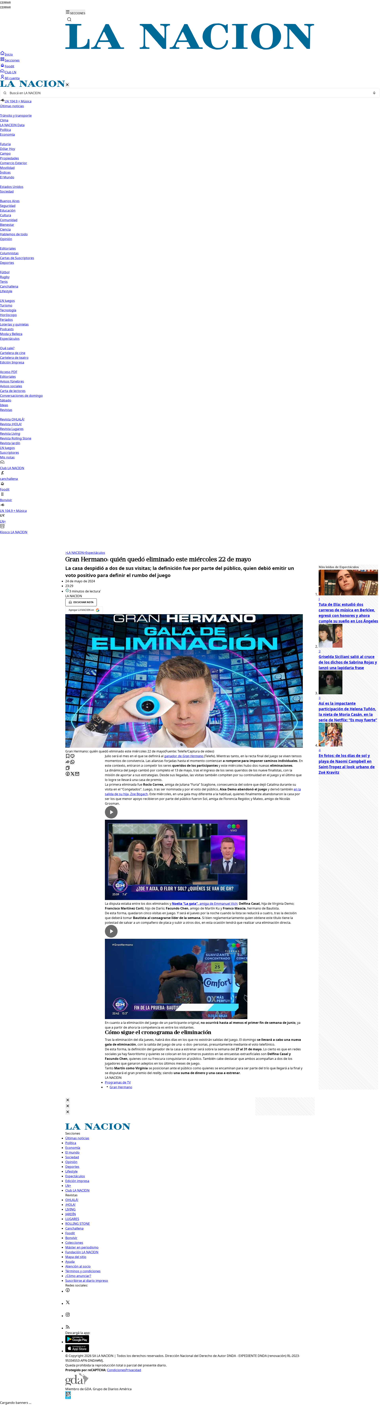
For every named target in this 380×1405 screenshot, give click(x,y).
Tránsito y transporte (16, 115)
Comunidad (8, 220)
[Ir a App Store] (77, 1351)
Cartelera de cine (12, 353)
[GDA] (76, 1384)
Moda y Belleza (11, 334)
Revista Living (10, 433)
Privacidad (133, 1370)
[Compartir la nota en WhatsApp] (72, 762)
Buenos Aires (10, 201)
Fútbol (5, 272)
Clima (4, 120)
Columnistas (9, 253)
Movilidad (7, 168)
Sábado (5, 400)
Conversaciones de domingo (21, 395)
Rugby (5, 277)
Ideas (4, 405)
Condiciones (116, 1370)
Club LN (10, 72)
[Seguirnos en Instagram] (67, 1316)
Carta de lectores (13, 391)
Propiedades (9, 158)
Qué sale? (7, 348)
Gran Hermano (121, 1087)
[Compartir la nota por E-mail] (77, 774)
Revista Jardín (10, 443)
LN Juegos (7, 300)
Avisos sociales (11, 386)
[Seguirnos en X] (67, 1303)
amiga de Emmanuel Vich (204, 903)
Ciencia (5, 229)
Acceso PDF (8, 372)
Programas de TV (118, 1082)
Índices (5, 172)
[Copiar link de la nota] (67, 768)
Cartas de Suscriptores (17, 258)
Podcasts (7, 329)
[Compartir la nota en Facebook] (67, 774)
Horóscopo (8, 315)
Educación (7, 210)
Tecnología (8, 310)
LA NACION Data (12, 125)
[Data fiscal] (68, 1398)
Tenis (4, 281)
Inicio (9, 54)
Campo (5, 153)
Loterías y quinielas (14, 324)
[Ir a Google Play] (77, 1342)
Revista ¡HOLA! (11, 424)
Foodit (9, 66)
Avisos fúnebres (12, 381)
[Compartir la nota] (67, 762)
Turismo (6, 305)
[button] (190, 307)
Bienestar (7, 225)
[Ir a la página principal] (190, 48)
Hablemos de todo (14, 234)
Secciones (12, 60)
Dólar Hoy (7, 149)
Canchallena (9, 286)
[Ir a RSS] (67, 1328)
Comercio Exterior (13, 163)
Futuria (5, 144)
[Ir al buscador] (69, 19)
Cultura (5, 215)
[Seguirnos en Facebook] (67, 1291)
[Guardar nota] (67, 756)
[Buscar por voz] (374, 93)
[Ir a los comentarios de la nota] (72, 756)
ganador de (183, 756)
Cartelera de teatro (14, 357)
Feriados (6, 319)
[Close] (67, 1100)
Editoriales (8, 248)
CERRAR (5, 2)
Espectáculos (94, 552)
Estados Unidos (11, 187)
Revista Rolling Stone (15, 438)
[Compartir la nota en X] (72, 774)
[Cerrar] (67, 85)
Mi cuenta (12, 78)
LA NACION (74, 552)
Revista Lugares (12, 429)
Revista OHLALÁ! (12, 419)
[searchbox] (188, 93)
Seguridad (7, 206)
